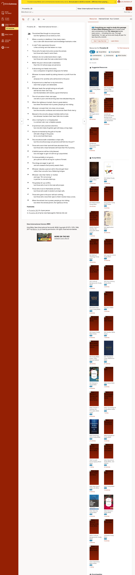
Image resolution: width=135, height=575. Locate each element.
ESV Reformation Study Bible (95, 203)
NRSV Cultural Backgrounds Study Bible (95, 537)
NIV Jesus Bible (108, 308)
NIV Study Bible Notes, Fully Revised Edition (109, 89)
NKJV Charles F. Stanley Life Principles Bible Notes (94, 410)
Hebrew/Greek (104, 19)
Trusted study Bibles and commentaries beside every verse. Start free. (74, 2)
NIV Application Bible (94, 114)
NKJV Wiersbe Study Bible (94, 511)
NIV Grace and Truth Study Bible (95, 88)
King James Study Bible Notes (109, 203)
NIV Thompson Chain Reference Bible (109, 358)
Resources (93, 19)
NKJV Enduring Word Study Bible (95, 436)
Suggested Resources (99, 67)
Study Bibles (96, 158)
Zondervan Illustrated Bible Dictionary (94, 145)
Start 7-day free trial (100, 41)
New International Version (36, 224)
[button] (124, 2)
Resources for (99, 48)
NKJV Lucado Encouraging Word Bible (95, 461)
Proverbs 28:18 (34, 213)
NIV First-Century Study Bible (109, 282)
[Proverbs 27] (21, 121)
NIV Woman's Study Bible (94, 384)
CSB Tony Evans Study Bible (94, 179)
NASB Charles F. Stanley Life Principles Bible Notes (94, 229)
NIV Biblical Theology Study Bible (94, 256)
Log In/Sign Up (126, 2)
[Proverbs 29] (84, 121)
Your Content (114, 19)
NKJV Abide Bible (109, 383)
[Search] (129, 8)
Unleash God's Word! (61, 238)
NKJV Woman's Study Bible (108, 511)
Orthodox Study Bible (109, 536)
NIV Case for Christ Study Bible (110, 256)
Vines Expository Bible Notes (95, 562)
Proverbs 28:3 (33, 210)
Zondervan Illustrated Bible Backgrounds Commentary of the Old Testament (110, 117)
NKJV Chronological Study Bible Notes (110, 408)
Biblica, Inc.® (37, 229)
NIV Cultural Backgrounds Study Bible (95, 283)
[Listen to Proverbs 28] (43, 19)
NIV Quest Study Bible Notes (95, 333)
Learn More (114, 41)
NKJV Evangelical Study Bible (109, 436)
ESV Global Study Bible (109, 179)
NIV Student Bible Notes (109, 333)
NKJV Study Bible (109, 486)
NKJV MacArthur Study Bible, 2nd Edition (109, 461)
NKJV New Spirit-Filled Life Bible (95, 487)
